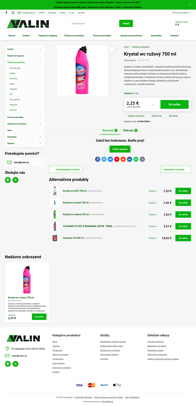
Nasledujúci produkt (174, 169)
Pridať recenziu (120, 149)
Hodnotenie (130, 60)
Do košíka (175, 104)
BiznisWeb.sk (107, 401)
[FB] (7, 13)
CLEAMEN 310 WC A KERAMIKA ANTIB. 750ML (87, 226)
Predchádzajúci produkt (68, 169)
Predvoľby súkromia (83, 397)
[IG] (13, 13)
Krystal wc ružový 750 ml (21, 297)
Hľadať (126, 23)
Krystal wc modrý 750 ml (76, 202)
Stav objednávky (132, 397)
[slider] (143, 60)
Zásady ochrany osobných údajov (108, 397)
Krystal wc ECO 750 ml (74, 190)
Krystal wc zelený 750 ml (76, 214)
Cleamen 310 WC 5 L (74, 238)
